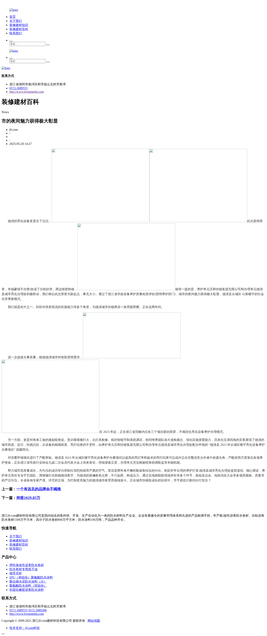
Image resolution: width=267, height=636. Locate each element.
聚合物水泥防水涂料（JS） (28, 581)
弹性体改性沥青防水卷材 (26, 565)
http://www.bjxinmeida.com (26, 91)
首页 (12, 16)
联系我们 (15, 33)
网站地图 (94, 620)
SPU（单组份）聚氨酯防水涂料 (31, 577)
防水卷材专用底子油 (23, 569)
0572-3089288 (37, 610)
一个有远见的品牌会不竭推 (38, 489)
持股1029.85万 (28, 498)
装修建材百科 (18, 29)
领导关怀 (15, 573)
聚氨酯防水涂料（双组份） (28, 585)
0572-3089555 (18, 88)
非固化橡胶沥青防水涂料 (26, 589)
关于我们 (15, 21)
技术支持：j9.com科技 (24, 628)
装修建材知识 (18, 25)
